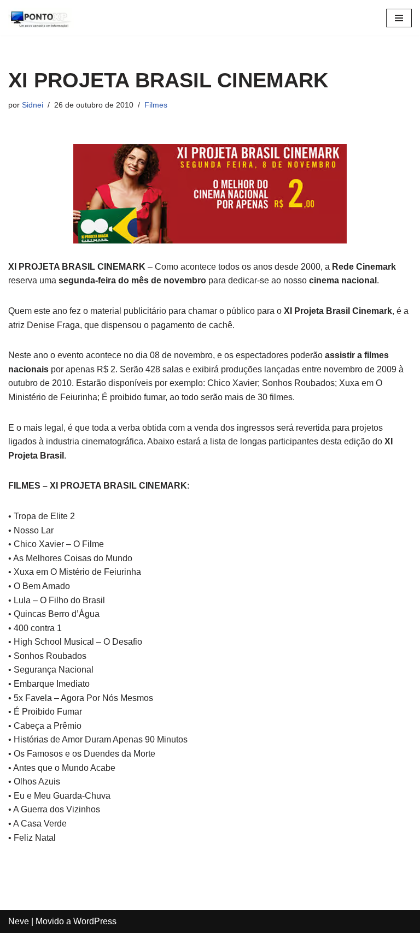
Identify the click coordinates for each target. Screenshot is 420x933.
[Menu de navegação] (399, 18)
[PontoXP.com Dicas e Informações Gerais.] (41, 18)
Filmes (155, 104)
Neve (18, 921)
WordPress (94, 921)
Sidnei (32, 104)
